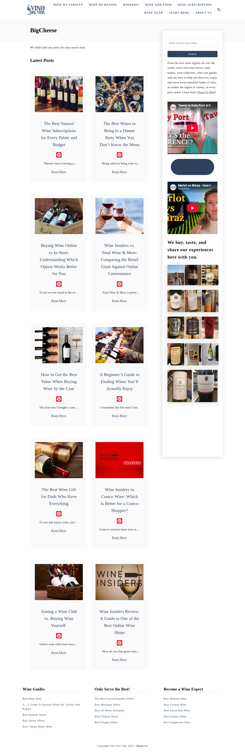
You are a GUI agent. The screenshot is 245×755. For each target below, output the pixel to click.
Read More (58, 172)
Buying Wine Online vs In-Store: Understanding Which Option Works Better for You (59, 259)
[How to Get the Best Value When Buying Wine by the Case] (59, 345)
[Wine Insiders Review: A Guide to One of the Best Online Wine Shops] (120, 582)
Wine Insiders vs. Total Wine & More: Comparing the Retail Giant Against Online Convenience (119, 259)
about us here (206, 92)
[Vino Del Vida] (36, 9)
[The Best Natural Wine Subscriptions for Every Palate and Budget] (59, 94)
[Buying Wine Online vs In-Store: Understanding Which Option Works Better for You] (59, 216)
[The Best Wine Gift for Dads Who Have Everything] (59, 460)
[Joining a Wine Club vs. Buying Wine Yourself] (59, 582)
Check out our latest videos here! (192, 167)
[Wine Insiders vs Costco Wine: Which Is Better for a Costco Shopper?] (120, 460)
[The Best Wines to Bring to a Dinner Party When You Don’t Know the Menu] (120, 94)
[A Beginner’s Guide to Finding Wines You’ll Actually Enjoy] (120, 345)
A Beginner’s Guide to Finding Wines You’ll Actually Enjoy (119, 381)
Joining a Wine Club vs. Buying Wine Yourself (59, 618)
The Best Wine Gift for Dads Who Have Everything (59, 496)
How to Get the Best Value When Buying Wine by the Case (59, 381)
